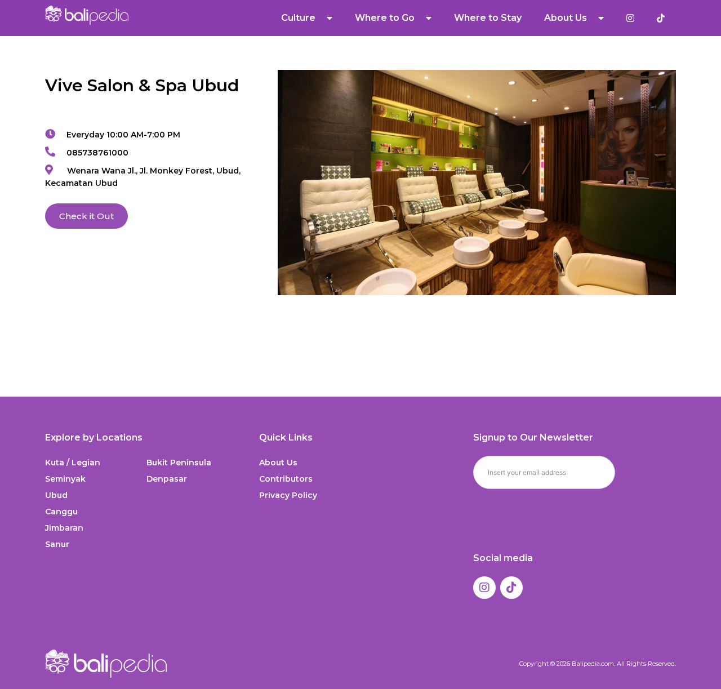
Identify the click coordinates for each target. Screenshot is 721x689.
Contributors (286, 479)
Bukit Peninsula (178, 462)
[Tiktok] (511, 587)
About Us (278, 462)
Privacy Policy (288, 495)
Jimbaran (64, 528)
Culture (298, 17)
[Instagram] (484, 587)
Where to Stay (488, 17)
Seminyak (65, 479)
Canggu (61, 511)
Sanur (57, 544)
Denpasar (166, 479)
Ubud (56, 495)
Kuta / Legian (72, 462)
